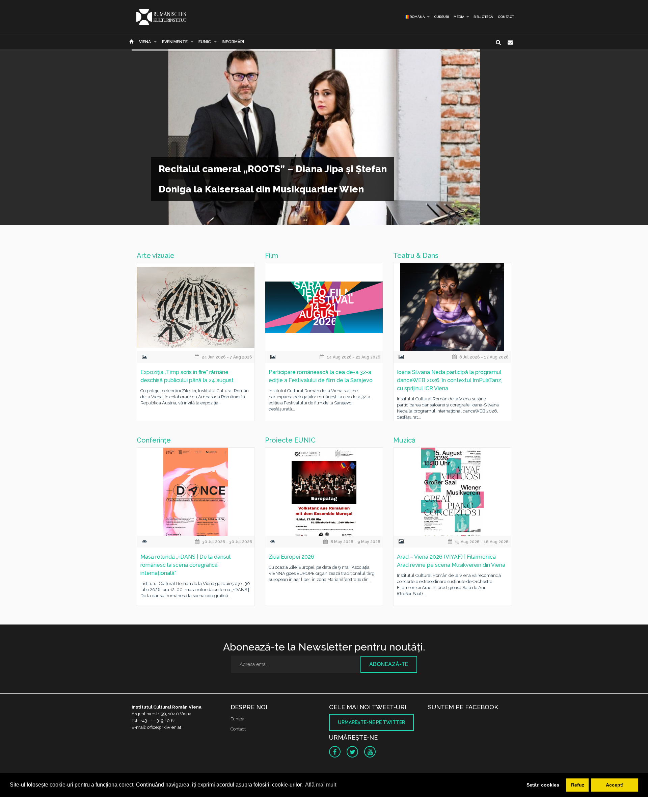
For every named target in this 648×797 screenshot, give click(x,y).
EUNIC (204, 41)
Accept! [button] (615, 785)
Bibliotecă (483, 17)
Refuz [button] (577, 785)
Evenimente (175, 41)
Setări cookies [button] (542, 785)
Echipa (237, 718)
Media (459, 17)
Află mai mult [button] (320, 785)
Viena (145, 41)
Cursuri (441, 17)
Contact (506, 17)
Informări (233, 41)
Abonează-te (388, 664)
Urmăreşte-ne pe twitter (371, 722)
